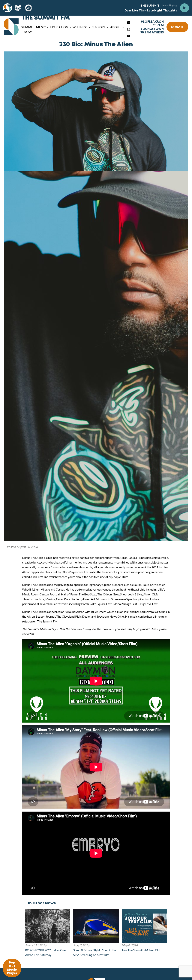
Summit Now (27, 29)
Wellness (80, 27)
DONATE (177, 27)
